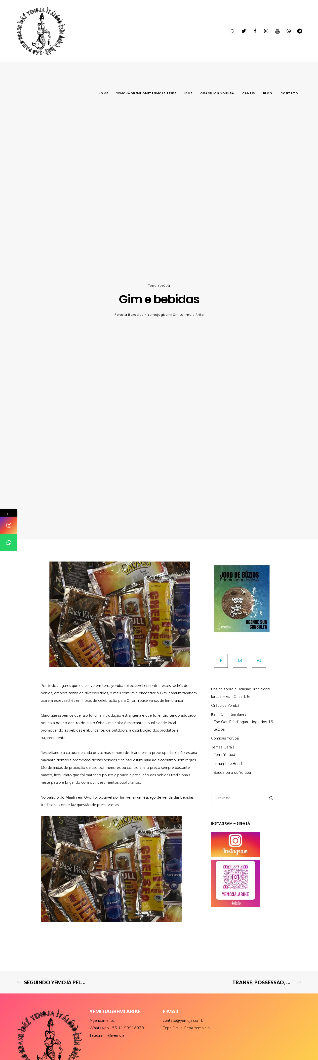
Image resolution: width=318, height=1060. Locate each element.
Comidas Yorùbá (225, 738)
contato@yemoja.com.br (184, 1020)
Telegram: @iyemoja (106, 1035)
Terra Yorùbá (159, 285)
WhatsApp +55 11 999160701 (117, 1028)
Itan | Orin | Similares (228, 714)
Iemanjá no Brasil (228, 763)
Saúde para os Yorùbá (232, 772)
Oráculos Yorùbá (225, 705)
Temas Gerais (223, 747)
